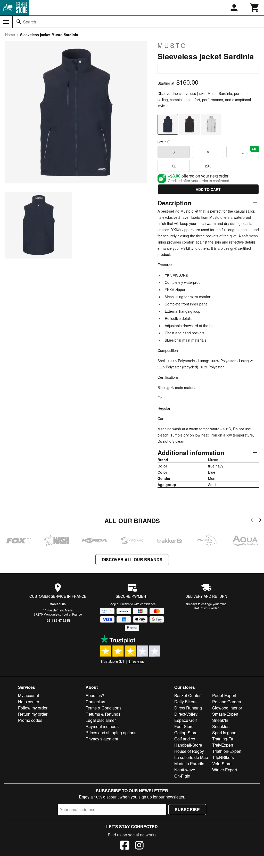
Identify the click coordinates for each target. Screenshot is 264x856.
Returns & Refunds (103, 714)
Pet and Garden (226, 702)
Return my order (32, 714)
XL (173, 165)
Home (10, 34)
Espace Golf (185, 720)
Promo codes (30, 720)
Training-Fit (222, 739)
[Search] (19, 22)
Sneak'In (220, 720)
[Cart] (255, 8)
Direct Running (188, 708)
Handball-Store (188, 745)
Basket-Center (187, 695)
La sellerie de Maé (191, 757)
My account (28, 695)
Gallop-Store (185, 733)
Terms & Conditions (103, 708)
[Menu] (6, 22)
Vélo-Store (222, 763)
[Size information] (169, 142)
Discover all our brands (132, 559)
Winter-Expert (224, 770)
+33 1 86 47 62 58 (58, 620)
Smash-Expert (225, 714)
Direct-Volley (185, 714)
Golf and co (184, 739)
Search (29, 22)
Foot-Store (184, 726)
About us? (95, 695)
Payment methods (102, 726)
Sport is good (224, 733)
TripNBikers (223, 757)
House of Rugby (189, 751)
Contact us (58, 604)
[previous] (251, 521)
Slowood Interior (227, 708)
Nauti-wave (184, 770)
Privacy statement (102, 739)
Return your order (206, 608)
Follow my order (32, 708)
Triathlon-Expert (226, 751)
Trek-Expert (222, 745)
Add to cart (208, 189)
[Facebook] (125, 846)
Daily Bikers (185, 702)
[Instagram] (139, 846)
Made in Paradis (189, 763)
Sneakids (220, 726)
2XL (208, 165)
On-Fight (182, 776)
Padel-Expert (224, 695)
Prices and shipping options (111, 733)
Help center (28, 702)
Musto (172, 45)
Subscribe (187, 809)
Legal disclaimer (101, 720)
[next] (260, 521)
